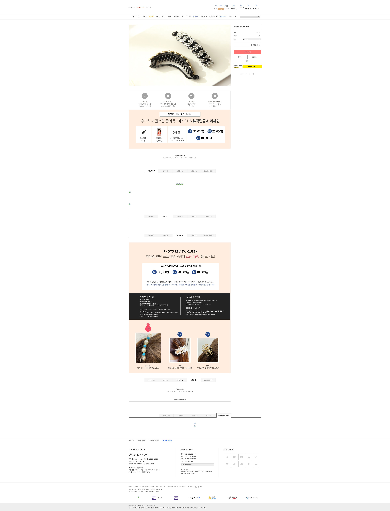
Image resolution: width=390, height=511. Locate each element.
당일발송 (148, 7)
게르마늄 (188, 16)
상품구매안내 (208, 216)
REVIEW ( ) (244, 74)
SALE (235, 16)
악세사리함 (204, 16)
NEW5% (132, 7)
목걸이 (170, 16)
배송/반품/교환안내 (208, 171)
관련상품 (165, 171)
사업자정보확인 (198, 487)
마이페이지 (234, 8)
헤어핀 (158, 16)
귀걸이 (134, 16)
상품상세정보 (151, 171)
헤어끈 (164, 16)
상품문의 (193, 171)
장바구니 (240, 57)
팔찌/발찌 (176, 16)
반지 (182, 16)
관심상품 (254, 57)
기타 (230, 16)
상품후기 (179, 171)
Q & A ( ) (251, 74)
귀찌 (139, 16)
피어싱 (145, 16)
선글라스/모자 (213, 16)
